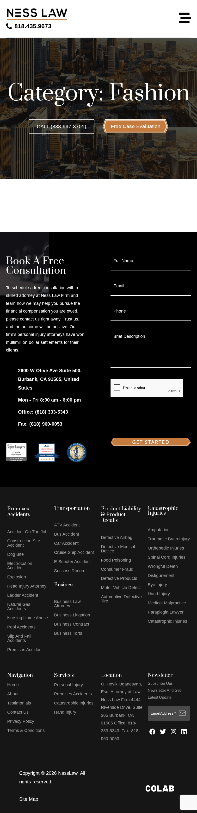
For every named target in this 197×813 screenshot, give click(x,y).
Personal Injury (68, 684)
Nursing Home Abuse (27, 617)
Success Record (70, 570)
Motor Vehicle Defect (121, 587)
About (12, 693)
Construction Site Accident (23, 543)
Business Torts (68, 633)
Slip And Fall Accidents (19, 638)
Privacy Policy (20, 721)
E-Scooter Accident (72, 561)
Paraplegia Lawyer (166, 612)
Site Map (28, 799)
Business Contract (71, 624)
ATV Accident (67, 525)
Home (13, 684)
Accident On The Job (27, 531)
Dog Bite (15, 554)
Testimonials (19, 703)
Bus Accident (66, 534)
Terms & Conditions (26, 730)
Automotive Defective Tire (121, 598)
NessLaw (67, 773)
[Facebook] (152, 731)
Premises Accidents (73, 693)
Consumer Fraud (117, 569)
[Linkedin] (184, 731)
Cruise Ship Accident (74, 552)
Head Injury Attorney (26, 586)
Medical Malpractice (167, 603)
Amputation (159, 529)
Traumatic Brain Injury (169, 539)
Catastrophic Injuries (167, 621)
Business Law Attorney (67, 603)
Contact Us (18, 712)
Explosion (16, 577)
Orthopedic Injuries (166, 548)
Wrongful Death (163, 566)
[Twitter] (163, 731)
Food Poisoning (116, 560)
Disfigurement (161, 575)
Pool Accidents (21, 627)
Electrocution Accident (19, 565)
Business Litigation (72, 615)
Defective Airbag (116, 537)
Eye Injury (157, 584)
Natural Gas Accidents (18, 606)
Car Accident (66, 543)
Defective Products (119, 578)
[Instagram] (173, 731)
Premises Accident (25, 649)
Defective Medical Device (118, 548)
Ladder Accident (22, 595)
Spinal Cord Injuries (166, 557)
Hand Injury (159, 593)
